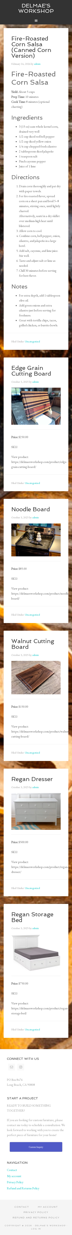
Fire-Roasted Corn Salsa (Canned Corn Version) (31, 47)
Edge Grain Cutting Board (31, 371)
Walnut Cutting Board (32, 644)
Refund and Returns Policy (23, 1188)
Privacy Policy (15, 1182)
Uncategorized (32, 341)
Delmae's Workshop (36, 8)
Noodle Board (30, 509)
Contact (12, 1170)
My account (14, 1176)
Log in (36, 1229)
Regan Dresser (32, 779)
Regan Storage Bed (32, 917)
